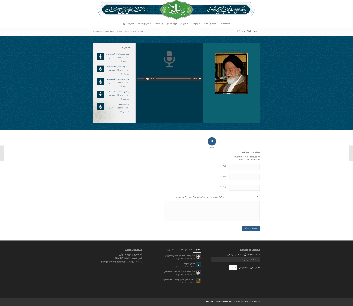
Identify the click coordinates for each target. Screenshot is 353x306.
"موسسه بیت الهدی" (234, 301)
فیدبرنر (241, 268)
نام (224, 166)
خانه (134, 32)
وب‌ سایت (223, 187)
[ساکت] (147, 78)
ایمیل (223, 176)
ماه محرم (112, 32)
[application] (169, 79)
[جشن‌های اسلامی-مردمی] (351, 153)
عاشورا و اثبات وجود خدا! (248, 32)
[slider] (141, 79)
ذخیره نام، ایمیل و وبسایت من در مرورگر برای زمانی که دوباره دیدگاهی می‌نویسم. (201, 197)
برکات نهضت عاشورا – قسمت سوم (118, 66)
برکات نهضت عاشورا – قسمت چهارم (117, 54)
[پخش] (199, 78)
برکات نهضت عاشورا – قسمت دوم (118, 79)
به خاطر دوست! (124, 104)
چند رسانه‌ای (127, 32)
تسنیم (208, 301)
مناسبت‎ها (119, 32)
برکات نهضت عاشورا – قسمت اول (118, 91)
